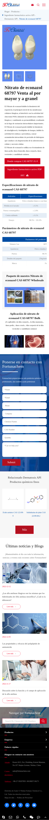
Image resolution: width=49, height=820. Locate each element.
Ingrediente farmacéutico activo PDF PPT (24, 172)
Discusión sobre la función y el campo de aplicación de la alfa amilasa (24, 692)
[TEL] (24, 817)
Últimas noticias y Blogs (25, 546)
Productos (15, 11)
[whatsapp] (17, 817)
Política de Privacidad (24, 798)
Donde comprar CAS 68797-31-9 (22, 161)
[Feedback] (38, 817)
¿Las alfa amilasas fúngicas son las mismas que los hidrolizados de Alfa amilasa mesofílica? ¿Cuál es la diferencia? (24, 596)
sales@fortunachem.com (21, 771)
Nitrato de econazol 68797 (30, 19)
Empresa (8, 740)
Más (24, 529)
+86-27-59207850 (19, 781)
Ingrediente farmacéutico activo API (19, 15)
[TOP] (45, 817)
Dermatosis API (11, 19)
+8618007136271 (32, 781)
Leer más (11, 607)
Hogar (7, 11)
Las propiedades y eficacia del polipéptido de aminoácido (21, 645)
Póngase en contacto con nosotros (19, 754)
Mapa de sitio (9, 798)
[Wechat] (31, 817)
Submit (11, 462)
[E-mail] (10, 817)
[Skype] (3, 817)
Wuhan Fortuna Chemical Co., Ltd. (23, 792)
